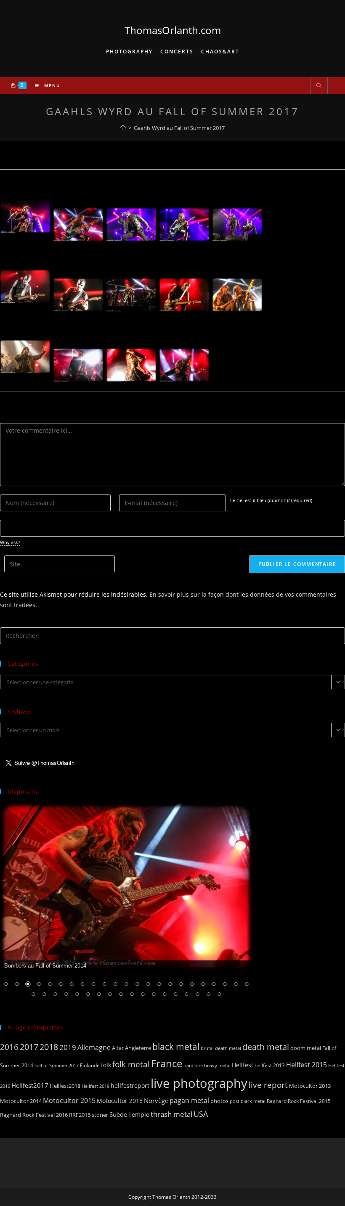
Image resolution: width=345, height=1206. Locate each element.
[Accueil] (123, 128)
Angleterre (138, 1048)
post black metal (247, 1101)
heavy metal (217, 1065)
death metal (265, 1047)
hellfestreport (130, 1086)
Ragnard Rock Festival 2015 (299, 1101)
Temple (138, 1115)
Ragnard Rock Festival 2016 (34, 1115)
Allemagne (94, 1047)
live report (268, 1084)
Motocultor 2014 (21, 1101)
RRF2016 (79, 1115)
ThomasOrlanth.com (173, 30)
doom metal (305, 1048)
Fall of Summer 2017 (56, 1065)
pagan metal (189, 1100)
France (166, 1063)
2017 (29, 1047)
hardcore (193, 1065)
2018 (49, 1047)
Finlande (90, 1065)
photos (219, 1101)
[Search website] (319, 86)
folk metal (131, 1064)
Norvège (156, 1100)
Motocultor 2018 (120, 1101)
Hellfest (242, 1065)
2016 (9, 1047)
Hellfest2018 (65, 1086)
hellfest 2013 (270, 1065)
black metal (175, 1046)
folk (106, 1065)
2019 (67, 1047)
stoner (100, 1115)
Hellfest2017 (29, 1085)
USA (201, 1113)
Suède (118, 1114)
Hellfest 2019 (95, 1086)
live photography (199, 1083)
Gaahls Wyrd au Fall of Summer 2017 (179, 128)
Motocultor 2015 (69, 1100)
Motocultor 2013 (310, 1086)
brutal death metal (221, 1048)
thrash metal (171, 1114)
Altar (118, 1048)
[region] (126, 905)
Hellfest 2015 (306, 1064)
